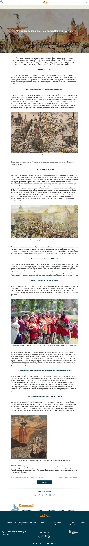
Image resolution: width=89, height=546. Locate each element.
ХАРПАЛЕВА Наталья (70, 478)
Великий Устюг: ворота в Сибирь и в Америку (28, 478)
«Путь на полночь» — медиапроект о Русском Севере (20, 523)
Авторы (43, 522)
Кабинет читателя (72, 523)
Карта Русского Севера (56, 523)
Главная (4, 7)
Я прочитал (44, 482)
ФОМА (83, 522)
